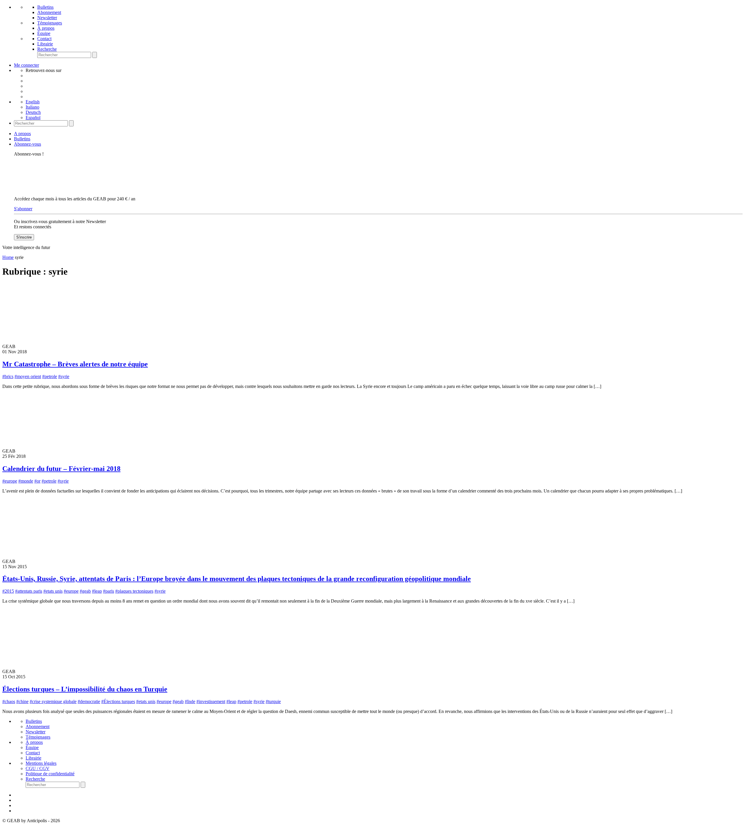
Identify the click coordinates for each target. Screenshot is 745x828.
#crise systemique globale (53, 701)
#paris (108, 591)
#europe (9, 481)
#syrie (63, 376)
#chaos (8, 701)
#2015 (8, 591)
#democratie (89, 701)
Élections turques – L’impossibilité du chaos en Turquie (84, 689)
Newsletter (47, 17)
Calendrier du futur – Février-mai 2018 (61, 468)
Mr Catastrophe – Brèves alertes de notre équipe (75, 364)
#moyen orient (28, 376)
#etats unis (53, 591)
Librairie (45, 43)
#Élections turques (118, 701)
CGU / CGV (37, 768)
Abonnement (49, 12)
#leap (97, 591)
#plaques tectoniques (134, 591)
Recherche (47, 49)
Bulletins (45, 7)
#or (37, 481)
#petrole (49, 376)
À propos (45, 28)
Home (8, 257)
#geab (85, 591)
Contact (44, 38)
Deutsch (33, 112)
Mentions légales (41, 763)
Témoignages (49, 22)
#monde (25, 481)
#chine (22, 701)
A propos (22, 133)
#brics (7, 376)
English (33, 101)
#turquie (273, 701)
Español (33, 117)
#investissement (210, 701)
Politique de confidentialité (50, 773)
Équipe (43, 33)
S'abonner (23, 208)
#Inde (190, 701)
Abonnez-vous (27, 144)
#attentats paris (28, 591)
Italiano (32, 107)
